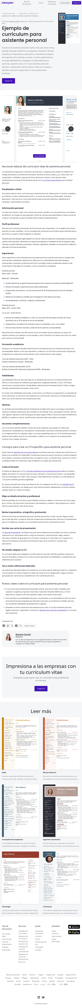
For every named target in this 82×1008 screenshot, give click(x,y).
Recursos (22, 962)
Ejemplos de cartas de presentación (24, 956)
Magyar (25, 978)
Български (71, 981)
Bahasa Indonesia (13, 975)
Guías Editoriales (56, 940)
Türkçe (44, 981)
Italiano (17, 978)
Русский (17, 984)
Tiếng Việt (35, 981)
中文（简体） (52, 984)
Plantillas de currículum (23, 932)
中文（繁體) (63, 984)
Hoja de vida (6, 939)
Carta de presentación (7, 943)
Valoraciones (57, 936)
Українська (27, 984)
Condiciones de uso (41, 943)
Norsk (43, 978)
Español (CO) (71, 975)
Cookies (38, 950)
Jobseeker (44, 1003)
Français (8, 978)
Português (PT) (71, 978)
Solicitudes (6, 950)
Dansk (24, 975)
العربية (42, 984)
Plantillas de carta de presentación (24, 949)
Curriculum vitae (8, 13)
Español (61, 975)
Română (10, 981)
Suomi (18, 981)
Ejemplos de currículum (28, 13)
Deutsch (32, 975)
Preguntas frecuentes (52, 3)
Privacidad (39, 947)
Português (59, 978)
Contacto (38, 936)
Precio (41, 3)
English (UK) (50, 975)
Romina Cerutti (15, 21)
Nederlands (34, 978)
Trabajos (5, 947)
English (41, 975)
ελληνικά (60, 981)
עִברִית (36, 984)
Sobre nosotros (55, 932)
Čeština (52, 981)
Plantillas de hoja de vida (23, 942)
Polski (50, 978)
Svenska (26, 981)
